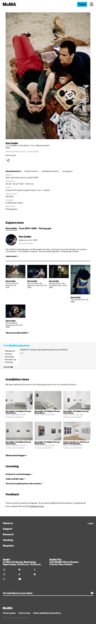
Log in (90, 523)
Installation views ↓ (50, 171)
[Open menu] (91, 4)
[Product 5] (11, 367)
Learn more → (12, 256)
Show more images (15, 455)
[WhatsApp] (9, 579)
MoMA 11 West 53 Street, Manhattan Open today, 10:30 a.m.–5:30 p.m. (22, 562)
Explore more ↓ (31, 171)
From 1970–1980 (28, 228)
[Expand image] (48, 75)
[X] (40, 569)
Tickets (82, 4)
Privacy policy (9, 613)
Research (8, 534)
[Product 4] (10, 367)
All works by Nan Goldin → (17, 333)
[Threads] (9, 574)
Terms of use (24, 613)
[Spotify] (40, 574)
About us (8, 523)
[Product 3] (8, 367)
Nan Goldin (12, 143)
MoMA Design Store (19, 345)
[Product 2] (6, 367)
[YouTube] (24, 579)
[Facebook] (24, 569)
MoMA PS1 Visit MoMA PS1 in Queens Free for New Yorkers (64, 562)
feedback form (37, 506)
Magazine (8, 545)
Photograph (45, 228)
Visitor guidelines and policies (47, 613)
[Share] (8, 160)
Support (7, 528)
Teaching (8, 540)
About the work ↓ (14, 171)
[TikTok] (24, 574)
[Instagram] (9, 569)
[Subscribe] (92, 593)
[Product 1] (4, 367)
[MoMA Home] (9, 4)
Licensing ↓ (67, 171)
